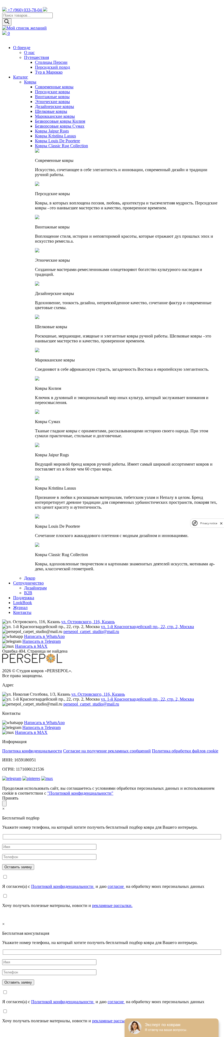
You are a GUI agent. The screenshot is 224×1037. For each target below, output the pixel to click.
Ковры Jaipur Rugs (52, 131)
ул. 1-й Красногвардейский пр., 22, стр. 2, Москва (147, 626)
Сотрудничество (28, 583)
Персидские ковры (52, 91)
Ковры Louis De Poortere (57, 140)
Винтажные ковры (52, 96)
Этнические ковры (52, 101)
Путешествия (36, 57)
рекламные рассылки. (112, 905)
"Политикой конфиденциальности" (80, 793)
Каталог (20, 77)
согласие (116, 886)
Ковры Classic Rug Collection (61, 145)
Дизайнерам (35, 588)
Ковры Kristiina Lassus (55, 136)
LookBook (22, 602)
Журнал (20, 607)
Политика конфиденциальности (32, 751)
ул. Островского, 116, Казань (88, 621)
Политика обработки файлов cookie (185, 751)
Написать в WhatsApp (44, 636)
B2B (28, 592)
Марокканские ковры (55, 116)
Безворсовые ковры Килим (60, 121)
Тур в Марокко (49, 72)
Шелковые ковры (51, 111)
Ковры (30, 82)
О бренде (21, 47)
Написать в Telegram (41, 641)
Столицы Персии (51, 62)
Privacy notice (208, 523)
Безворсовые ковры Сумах (59, 126)
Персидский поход (52, 67)
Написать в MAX (31, 646)
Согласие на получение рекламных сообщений (107, 751)
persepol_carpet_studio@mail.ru (91, 631)
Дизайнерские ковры (54, 106)
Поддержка (23, 597)
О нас (29, 52)
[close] (221, 523)
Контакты (22, 612)
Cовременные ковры (54, 87)
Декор (29, 578)
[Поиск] (6, 22)
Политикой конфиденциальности (63, 886)
